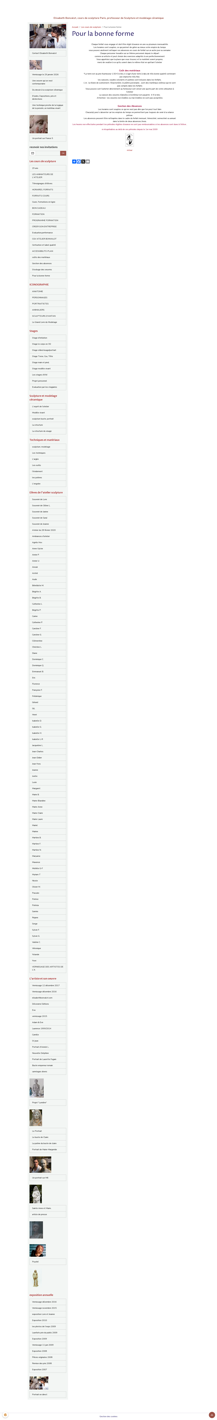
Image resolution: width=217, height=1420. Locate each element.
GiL (33, 708)
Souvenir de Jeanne (40, 524)
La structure (37, 425)
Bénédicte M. (38, 585)
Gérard (35, 702)
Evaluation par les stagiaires (44, 387)
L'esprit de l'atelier (40, 406)
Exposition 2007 (39, 1369)
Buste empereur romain (42, 1065)
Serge (34, 923)
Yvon (34, 960)
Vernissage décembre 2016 (44, 991)
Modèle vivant (38, 412)
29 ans (35, 168)
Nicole (35, 880)
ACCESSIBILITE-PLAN (42, 251)
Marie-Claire (37, 813)
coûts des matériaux (41, 257)
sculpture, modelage (41, 446)
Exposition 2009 (39, 1338)
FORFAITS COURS (40, 195)
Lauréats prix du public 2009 (44, 1332)
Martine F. (36, 843)
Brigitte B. (36, 597)
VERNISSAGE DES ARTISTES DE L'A (47, 968)
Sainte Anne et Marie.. (42, 1208)
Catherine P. (37, 622)
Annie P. (35, 554)
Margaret (36, 788)
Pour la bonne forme (41, 275)
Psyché (35, 1261)
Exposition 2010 (39, 1320)
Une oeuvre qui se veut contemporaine (42, 82)
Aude (34, 579)
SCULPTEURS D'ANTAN (44, 316)
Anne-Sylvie (37, 548)
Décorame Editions (40, 1004)
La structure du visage (42, 431)
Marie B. (35, 794)
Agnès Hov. (37, 542)
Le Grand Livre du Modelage (44, 322)
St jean (35, 1040)
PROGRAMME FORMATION (45, 220)
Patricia (35, 905)
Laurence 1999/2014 (41, 1028)
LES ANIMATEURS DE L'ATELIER (42, 176)
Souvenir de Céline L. (41, 505)
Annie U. (36, 561)
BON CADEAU (39, 208)
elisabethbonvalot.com (42, 997)
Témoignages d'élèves (42, 183)
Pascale (35, 893)
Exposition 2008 (39, 1351)
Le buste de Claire (40, 1137)
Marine (35, 831)
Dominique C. (38, 659)
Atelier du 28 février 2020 (44, 530)
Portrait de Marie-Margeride (44, 1149)
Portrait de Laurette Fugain (44, 1059)
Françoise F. (37, 690)
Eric (33, 677)
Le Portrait (37, 1131)
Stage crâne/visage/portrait (44, 350)
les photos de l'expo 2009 (44, 1326)
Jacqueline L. (37, 745)
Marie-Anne (37, 807)
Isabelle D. (37, 720)
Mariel (35, 825)
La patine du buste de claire (44, 1143)
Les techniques (38, 453)
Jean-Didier (37, 757)
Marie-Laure (37, 819)
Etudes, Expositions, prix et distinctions (44, 97)
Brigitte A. (36, 591)
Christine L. (37, 647)
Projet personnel (39, 381)
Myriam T (36, 874)
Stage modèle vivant (41, 368)
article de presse (39, 1214)
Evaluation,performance (42, 232)
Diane (34, 653)
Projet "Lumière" (39, 1102)
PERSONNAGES (39, 297)
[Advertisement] (45, 5)
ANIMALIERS (38, 309)
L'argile (35, 459)
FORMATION (38, 214)
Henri (34, 714)
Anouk (35, 567)
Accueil (75, 27)
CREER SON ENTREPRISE (44, 226)
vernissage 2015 (39, 1016)
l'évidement (37, 471)
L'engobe (36, 483)
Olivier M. (36, 886)
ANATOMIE (37, 291)
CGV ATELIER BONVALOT (44, 238)
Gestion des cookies (108, 1416)
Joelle (34, 776)
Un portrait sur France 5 (42, 138)
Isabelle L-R (37, 739)
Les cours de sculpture (91, 27)
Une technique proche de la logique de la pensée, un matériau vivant (47, 107)
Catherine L (37, 604)
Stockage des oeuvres (42, 269)
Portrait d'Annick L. (40, 1047)
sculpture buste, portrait (43, 418)
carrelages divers (39, 1071)
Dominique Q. (38, 665)
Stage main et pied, (40, 362)
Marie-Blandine (38, 800)
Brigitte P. (36, 610)
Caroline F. (36, 628)
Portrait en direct (39, 1394)
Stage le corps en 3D (41, 344)
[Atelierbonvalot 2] (129, 139)
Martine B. (36, 837)
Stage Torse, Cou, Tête (42, 356)
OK (63, 153)
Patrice (35, 899)
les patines (37, 477)
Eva (33, 1010)
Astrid (35, 573)
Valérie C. (36, 942)
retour (129, 150)
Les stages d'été (39, 374)
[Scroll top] (212, 1415)
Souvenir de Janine (40, 511)
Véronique (36, 948)
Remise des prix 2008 (42, 1363)
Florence (36, 684)
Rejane (35, 917)
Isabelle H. (37, 733)
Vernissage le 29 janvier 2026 (45, 74)
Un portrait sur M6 (40, 1177)
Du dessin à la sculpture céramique (47, 89)
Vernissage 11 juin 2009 (43, 1345)
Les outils (36, 465)
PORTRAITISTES (40, 303)
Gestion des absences (42, 263)
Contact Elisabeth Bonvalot (44, 53)
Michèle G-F (37, 868)
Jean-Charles (37, 751)
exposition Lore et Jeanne (43, 1314)
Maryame (36, 856)
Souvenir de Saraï (39, 517)
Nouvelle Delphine (40, 1053)
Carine (35, 616)
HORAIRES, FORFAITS (42, 189)
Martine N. (36, 850)
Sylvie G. (36, 936)
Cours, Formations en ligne (43, 202)
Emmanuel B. (38, 671)
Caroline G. (37, 634)
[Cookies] (5, 1415)
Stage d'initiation (39, 337)
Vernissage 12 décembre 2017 (46, 985)
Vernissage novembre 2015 (44, 1308)
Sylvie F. (36, 930)
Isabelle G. (37, 727)
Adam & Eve (37, 1022)
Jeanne (35, 770)
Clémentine (37, 640)
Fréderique (37, 696)
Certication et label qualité (44, 245)
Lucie (34, 782)
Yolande (35, 954)
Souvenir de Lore (39, 499)
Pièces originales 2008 (42, 1357)
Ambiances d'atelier (41, 536)
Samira (35, 911)
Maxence (36, 862)
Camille (35, 1034)
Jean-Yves (36, 763)
